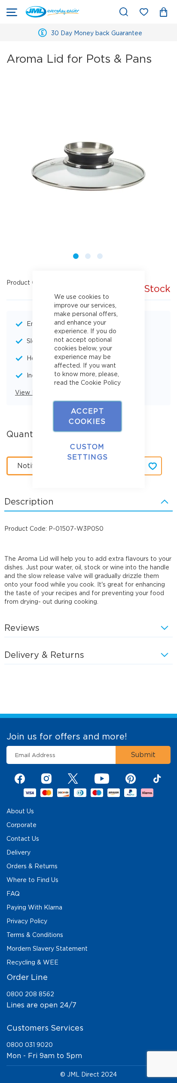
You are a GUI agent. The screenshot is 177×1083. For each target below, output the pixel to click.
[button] (74, 254)
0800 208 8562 (30, 994)
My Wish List (148, 13)
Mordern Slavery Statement (47, 948)
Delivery (18, 852)
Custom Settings (87, 452)
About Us (20, 811)
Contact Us (22, 838)
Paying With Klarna (34, 907)
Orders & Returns (32, 866)
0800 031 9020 (29, 1044)
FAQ (13, 893)
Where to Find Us (32, 879)
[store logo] (52, 11)
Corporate (21, 824)
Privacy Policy (26, 921)
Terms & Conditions (34, 934)
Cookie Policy (101, 382)
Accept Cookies (87, 416)
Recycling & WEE (32, 962)
